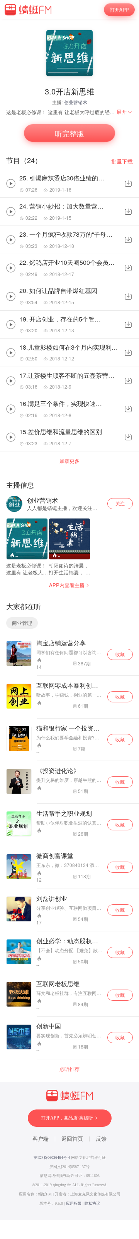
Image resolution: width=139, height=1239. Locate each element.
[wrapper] (69, 619)
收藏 (120, 654)
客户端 (40, 1139)
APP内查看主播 (67, 585)
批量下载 (122, 161)
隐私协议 (92, 1203)
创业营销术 (75, 102)
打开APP (119, 9)
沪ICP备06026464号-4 (52, 1157)
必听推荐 (69, 1069)
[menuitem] (125, 111)
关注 (120, 503)
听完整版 (69, 133)
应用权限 (73, 1203)
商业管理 (22, 622)
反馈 (101, 1139)
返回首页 (72, 1139)
